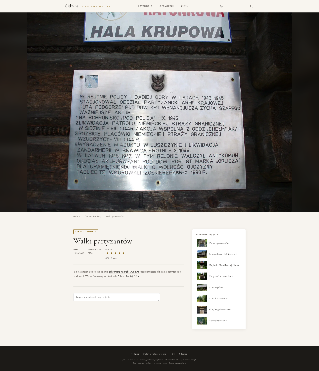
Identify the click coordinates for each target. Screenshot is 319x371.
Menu (184, 6)
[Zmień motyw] (221, 6)
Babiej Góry (132, 276)
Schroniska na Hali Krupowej (124, 272)
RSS (173, 353)
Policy (120, 276)
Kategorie (145, 6)
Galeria (76, 216)
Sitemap (183, 353)
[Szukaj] (251, 6)
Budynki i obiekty (93, 216)
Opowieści (167, 6)
